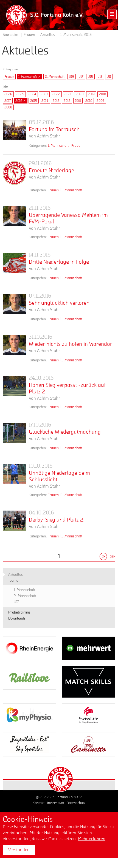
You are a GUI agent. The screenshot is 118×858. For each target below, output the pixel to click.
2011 (78, 100)
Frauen (9, 76)
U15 (90, 76)
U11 (109, 76)
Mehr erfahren (91, 839)
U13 (99, 76)
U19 (71, 76)
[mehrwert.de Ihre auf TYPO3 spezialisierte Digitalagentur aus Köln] (88, 648)
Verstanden (19, 850)
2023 (44, 94)
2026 (8, 94)
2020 (79, 94)
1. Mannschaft (58, 145)
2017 (7, 100)
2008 (8, 107)
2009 (100, 100)
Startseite (10, 35)
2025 (20, 94)
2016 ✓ (20, 100)
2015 (33, 100)
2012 (67, 100)
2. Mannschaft (54, 76)
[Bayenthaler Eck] (29, 744)
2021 (67, 94)
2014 (44, 100)
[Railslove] (29, 678)
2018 (102, 94)
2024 (32, 94)
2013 (56, 100)
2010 (88, 100)
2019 (91, 94)
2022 (56, 94)
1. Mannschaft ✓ (29, 76)
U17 (80, 76)
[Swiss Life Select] (88, 715)
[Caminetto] (88, 744)
